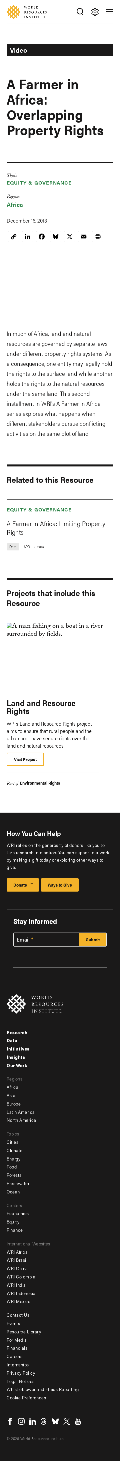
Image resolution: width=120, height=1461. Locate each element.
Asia (11, 1095)
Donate (20, 885)
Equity (13, 1221)
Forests (14, 1174)
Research (17, 1032)
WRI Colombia (21, 1276)
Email (23, 939)
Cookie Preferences (26, 1397)
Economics (18, 1213)
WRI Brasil (17, 1259)
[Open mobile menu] (109, 11)
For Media (17, 1339)
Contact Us (18, 1314)
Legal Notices (21, 1381)
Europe (14, 1103)
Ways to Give (60, 885)
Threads (44, 1421)
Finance (15, 1229)
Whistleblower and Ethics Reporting (43, 1389)
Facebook (10, 1421)
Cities (12, 1141)
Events (13, 1323)
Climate (15, 1150)
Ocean (13, 1191)
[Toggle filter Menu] (95, 12)
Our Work (17, 1065)
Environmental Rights (40, 783)
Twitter (66, 1421)
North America (21, 1119)
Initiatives (18, 1048)
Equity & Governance (39, 182)
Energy (13, 1158)
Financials (17, 1347)
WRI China (17, 1268)
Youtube (78, 1421)
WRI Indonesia (21, 1293)
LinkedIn (32, 1421)
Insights (16, 1057)
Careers (15, 1356)
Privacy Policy (21, 1372)
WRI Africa (17, 1251)
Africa (15, 204)
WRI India (16, 1284)
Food (12, 1166)
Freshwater (18, 1183)
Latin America (21, 1111)
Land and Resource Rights (41, 706)
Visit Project (25, 759)
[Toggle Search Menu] (80, 12)
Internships (18, 1364)
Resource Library (24, 1331)
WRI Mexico (18, 1301)
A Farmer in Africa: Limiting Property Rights (56, 527)
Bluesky (55, 1421)
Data (12, 1040)
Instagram (21, 1421)
